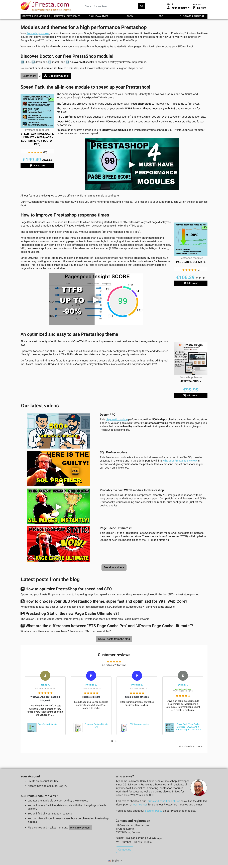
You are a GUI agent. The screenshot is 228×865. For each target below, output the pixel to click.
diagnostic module (117, 419)
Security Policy (153, 810)
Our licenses (140, 804)
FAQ (161, 16)
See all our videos (114, 567)
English (116, 860)
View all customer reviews (191, 746)
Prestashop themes (67, 16)
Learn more (29, 75)
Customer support (192, 16)
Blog (130, 16)
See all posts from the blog (114, 638)
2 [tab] (116, 741)
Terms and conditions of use (163, 801)
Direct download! (58, 75)
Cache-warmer (98, 16)
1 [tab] (112, 741)
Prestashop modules (36, 16)
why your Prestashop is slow (180, 460)
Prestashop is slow (38, 33)
